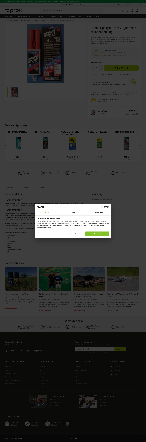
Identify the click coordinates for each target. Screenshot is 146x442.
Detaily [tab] (73, 212)
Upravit (72, 233)
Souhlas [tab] (47, 212)
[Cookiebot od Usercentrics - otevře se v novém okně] (101, 207)
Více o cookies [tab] (98, 212)
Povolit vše (97, 233)
